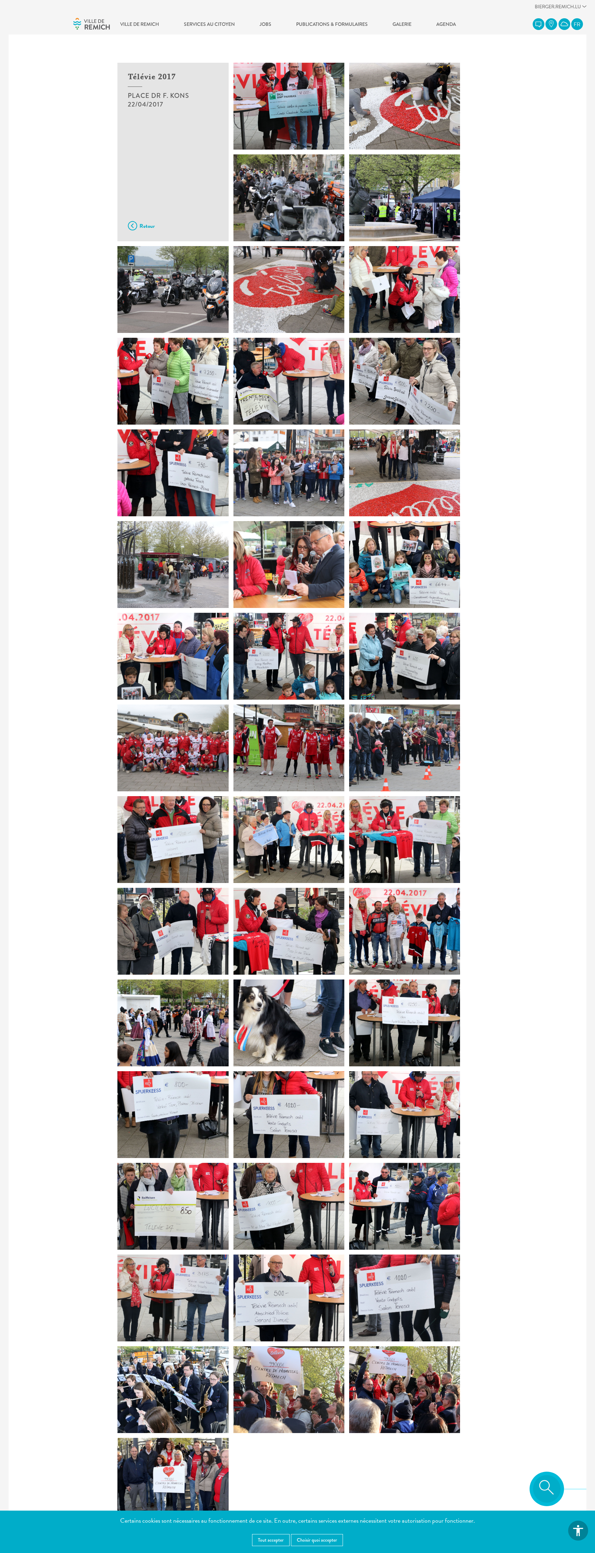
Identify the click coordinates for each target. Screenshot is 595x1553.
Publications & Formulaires (332, 24)
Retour (147, 226)
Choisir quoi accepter (317, 1539)
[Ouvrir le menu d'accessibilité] (578, 1531)
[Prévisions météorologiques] (564, 24)
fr (577, 24)
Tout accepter (271, 1539)
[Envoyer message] (538, 24)
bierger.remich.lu (558, 8)
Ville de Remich (139, 24)
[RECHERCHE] (547, 1489)
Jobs (265, 24)
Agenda (446, 24)
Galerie (402, 24)
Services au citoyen (209, 24)
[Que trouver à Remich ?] (551, 24)
